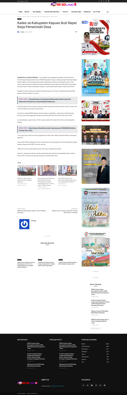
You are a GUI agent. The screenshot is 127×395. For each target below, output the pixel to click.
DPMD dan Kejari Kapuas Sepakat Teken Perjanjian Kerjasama (24, 180)
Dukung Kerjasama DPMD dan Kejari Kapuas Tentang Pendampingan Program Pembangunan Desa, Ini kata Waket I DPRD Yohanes (46, 182)
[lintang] (18, 32)
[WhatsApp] (42, 36)
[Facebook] (99, 1)
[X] (104, 1)
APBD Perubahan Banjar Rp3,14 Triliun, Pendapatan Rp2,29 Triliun (100, 321)
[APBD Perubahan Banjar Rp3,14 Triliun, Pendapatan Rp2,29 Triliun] (86, 322)
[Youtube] (109, 1)
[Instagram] (101, 1)
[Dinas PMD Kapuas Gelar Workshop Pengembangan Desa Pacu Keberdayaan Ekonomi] (67, 170)
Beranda (19, 16)
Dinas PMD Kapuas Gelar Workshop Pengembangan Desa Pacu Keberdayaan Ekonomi (67, 180)
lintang (22, 32)
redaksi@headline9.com (57, 386)
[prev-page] (18, 271)
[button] (107, 12)
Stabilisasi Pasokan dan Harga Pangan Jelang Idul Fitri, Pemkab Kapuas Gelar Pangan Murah (46, 264)
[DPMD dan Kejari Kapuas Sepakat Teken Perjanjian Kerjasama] (26, 170)
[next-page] (21, 271)
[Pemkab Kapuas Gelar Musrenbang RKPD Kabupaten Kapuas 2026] (68, 254)
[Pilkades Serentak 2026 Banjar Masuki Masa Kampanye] (86, 313)
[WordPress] (104, 385)
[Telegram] (91, 385)
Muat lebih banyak (95, 328)
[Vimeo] (106, 1)
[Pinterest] (38, 36)
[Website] (96, 385)
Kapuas (24, 16)
